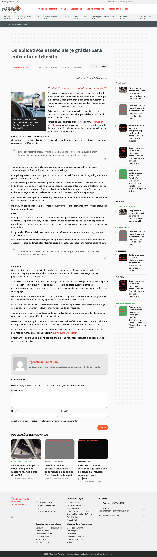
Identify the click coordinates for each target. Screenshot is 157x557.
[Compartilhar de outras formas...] (98, 71)
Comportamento (74, 502)
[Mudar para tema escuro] (154, 9)
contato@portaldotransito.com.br (114, 511)
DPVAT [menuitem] (67, 16)
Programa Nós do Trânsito (78, 511)
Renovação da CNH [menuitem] (80, 17)
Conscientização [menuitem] (95, 8)
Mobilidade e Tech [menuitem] (118, 8)
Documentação (42, 537)
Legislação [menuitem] (76, 8)
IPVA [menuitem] (38, 16)
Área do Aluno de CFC (45, 502)
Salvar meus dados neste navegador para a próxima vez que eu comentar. (46, 421)
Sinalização (71, 534)
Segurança (71, 531)
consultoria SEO (99, 88)
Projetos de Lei (42, 542)
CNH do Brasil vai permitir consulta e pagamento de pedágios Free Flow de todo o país (59, 470)
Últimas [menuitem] (42, 8)
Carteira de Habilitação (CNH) (49, 528)
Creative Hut (108, 554)
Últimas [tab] (121, 201)
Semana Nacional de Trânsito (79, 514)
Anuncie (130, 2)
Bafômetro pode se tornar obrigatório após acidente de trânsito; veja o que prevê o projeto (92, 472)
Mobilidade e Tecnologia (79, 524)
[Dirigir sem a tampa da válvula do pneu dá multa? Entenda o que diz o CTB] (26, 449)
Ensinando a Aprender (45, 505)
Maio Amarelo (73, 508)
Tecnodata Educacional (117, 2)
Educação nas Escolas (76, 505)
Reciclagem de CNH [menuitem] (24, 17)
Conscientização (75, 498)
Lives (38, 508)
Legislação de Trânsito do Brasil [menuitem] (103, 17)
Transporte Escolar (75, 540)
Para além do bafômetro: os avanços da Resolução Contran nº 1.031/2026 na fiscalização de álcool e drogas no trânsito (137, 180)
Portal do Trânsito (10, 24)
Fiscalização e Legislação (49, 524)
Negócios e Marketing (45, 511)
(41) (117, 503)
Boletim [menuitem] (53, 8)
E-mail (64, 411)
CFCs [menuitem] (63, 8)
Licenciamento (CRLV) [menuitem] (50, 17)
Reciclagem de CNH (44, 534)
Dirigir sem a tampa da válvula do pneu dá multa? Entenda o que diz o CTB (25, 470)
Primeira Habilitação (45, 531)
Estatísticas (41, 540)
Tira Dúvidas (72, 517)
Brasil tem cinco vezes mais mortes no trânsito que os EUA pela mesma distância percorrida (136, 156)
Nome (14, 411)
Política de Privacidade (109, 515)
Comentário (17, 390)
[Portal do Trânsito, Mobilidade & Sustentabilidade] (20, 505)
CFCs (38, 498)
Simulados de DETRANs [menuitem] (125, 17)
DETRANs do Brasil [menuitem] (145, 17)
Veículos (70, 542)
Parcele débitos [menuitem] (7, 17)
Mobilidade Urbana (75, 528)
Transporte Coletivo (75, 537)
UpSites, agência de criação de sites (72, 88)
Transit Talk (72, 520)
